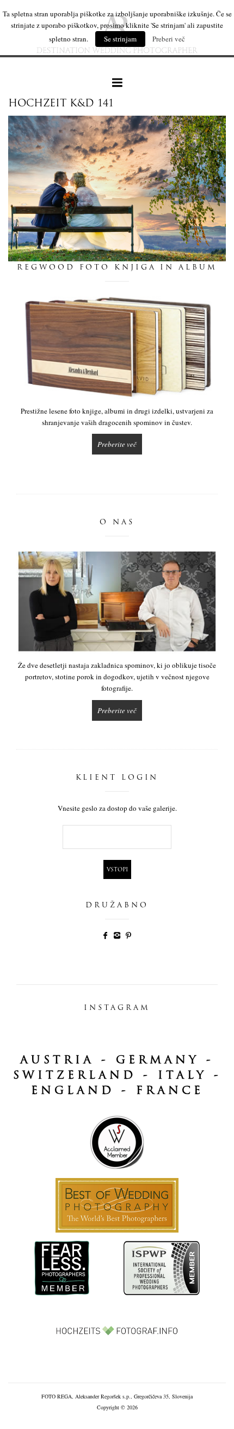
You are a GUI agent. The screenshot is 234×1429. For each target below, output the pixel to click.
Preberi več (168, 39)
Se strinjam (120, 39)
